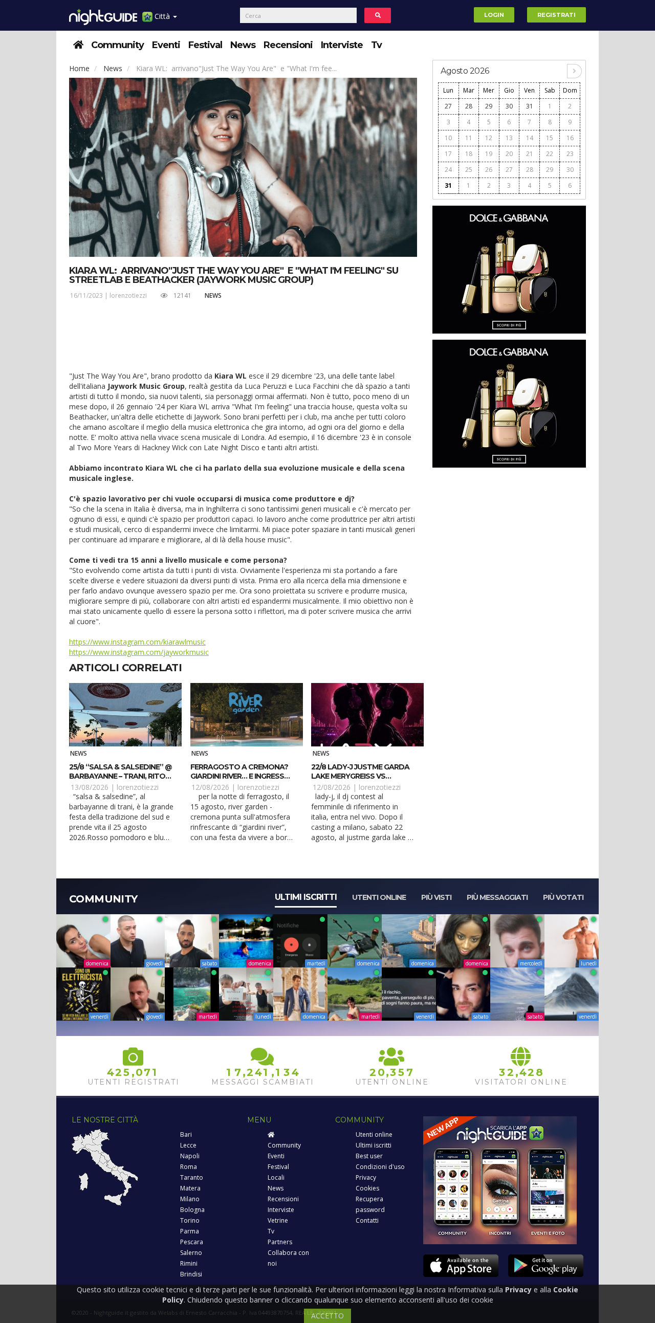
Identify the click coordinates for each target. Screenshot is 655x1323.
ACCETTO (327, 1315)
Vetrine (278, 1220)
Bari (186, 1134)
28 (468, 106)
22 (549, 153)
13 (509, 138)
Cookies (367, 1188)
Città (162, 16)
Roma (188, 1166)
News (242, 45)
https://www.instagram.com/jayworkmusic (139, 652)
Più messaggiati (497, 897)
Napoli (190, 1156)
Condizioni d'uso (380, 1166)
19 (488, 153)
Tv (376, 45)
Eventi (166, 45)
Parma (189, 1231)
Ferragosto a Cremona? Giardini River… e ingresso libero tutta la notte (240, 776)
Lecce (188, 1145)
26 (488, 169)
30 (509, 106)
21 (529, 153)
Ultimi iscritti (306, 897)
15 (549, 138)
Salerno (191, 1252)
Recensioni (288, 45)
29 (488, 106)
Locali (276, 1177)
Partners (280, 1242)
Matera (190, 1188)
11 (468, 138)
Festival (205, 45)
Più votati (563, 897)
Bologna (192, 1209)
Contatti (367, 1220)
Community (117, 45)
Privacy (366, 1177)
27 (448, 106)
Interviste (342, 45)
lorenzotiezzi (128, 295)
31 (529, 106)
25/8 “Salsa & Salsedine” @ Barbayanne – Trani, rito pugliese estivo (120, 776)
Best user (369, 1156)
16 (570, 138)
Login (494, 14)
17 (448, 153)
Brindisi (191, 1274)
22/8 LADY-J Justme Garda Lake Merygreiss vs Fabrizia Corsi (360, 776)
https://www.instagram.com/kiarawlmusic (137, 642)
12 (488, 138)
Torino (190, 1220)
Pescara (191, 1242)
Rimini (189, 1263)
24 (448, 169)
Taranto (191, 1177)
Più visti (436, 897)
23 (570, 153)
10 (448, 138)
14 (529, 138)
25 (468, 169)
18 (468, 153)
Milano (190, 1199)
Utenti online (379, 897)
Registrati (556, 14)
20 (509, 153)
